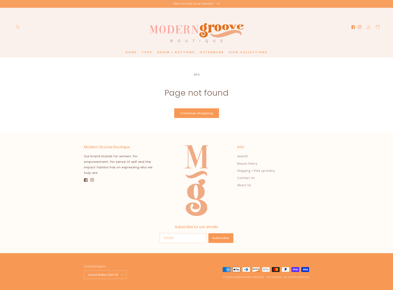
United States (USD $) (103, 275)
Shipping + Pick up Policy (256, 171)
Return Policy (247, 164)
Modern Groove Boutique (248, 277)
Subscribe (220, 238)
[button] (17, 27)
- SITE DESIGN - (274, 277)
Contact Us (246, 178)
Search (242, 156)
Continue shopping (196, 113)
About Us (244, 185)
